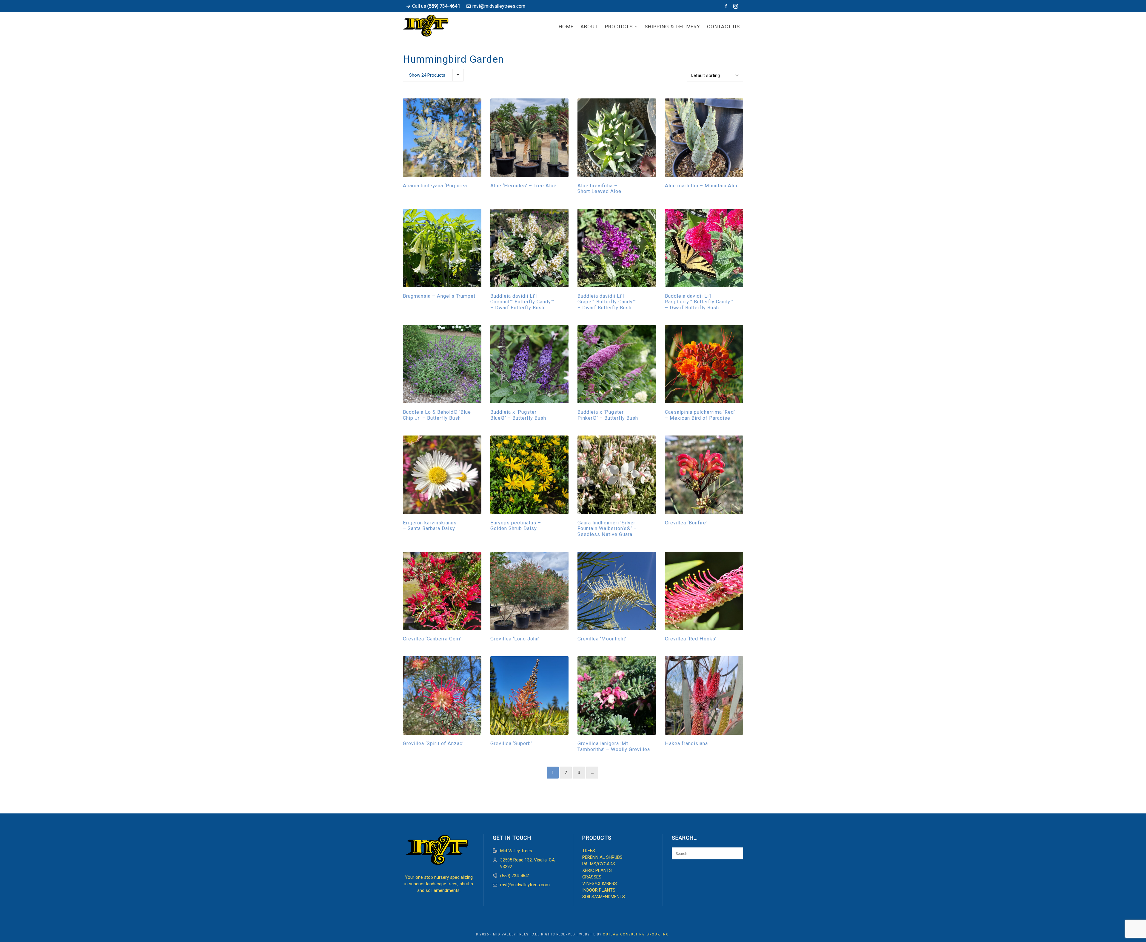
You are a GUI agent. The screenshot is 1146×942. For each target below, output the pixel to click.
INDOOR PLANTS (598, 890)
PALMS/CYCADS (598, 864)
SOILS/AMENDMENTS (603, 896)
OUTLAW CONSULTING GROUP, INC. (636, 934)
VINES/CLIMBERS (599, 883)
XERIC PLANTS (597, 870)
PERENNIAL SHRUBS (602, 857)
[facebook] (727, 6)
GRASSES (591, 877)
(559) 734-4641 (515, 875)
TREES (588, 850)
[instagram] (736, 6)
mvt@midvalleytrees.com (498, 6)
